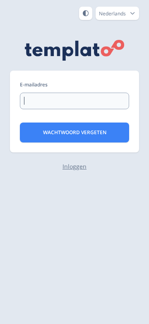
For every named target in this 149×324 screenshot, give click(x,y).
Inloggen (74, 166)
